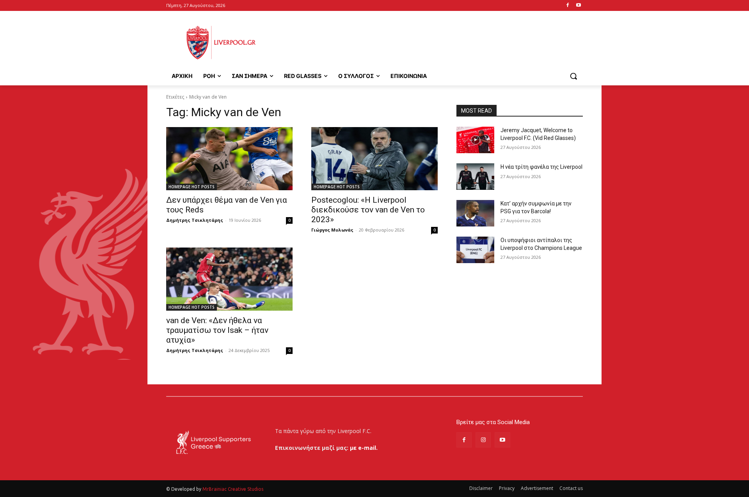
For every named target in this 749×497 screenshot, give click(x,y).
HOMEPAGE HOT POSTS (192, 186)
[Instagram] (483, 439)
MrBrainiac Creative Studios (232, 489)
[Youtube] (578, 5)
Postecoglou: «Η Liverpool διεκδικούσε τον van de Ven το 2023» (368, 209)
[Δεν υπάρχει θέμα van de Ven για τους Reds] (229, 158)
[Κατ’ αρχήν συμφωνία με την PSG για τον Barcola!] (475, 213)
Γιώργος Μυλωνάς (332, 230)
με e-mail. (364, 447)
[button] (573, 76)
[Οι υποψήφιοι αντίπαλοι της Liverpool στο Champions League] (475, 250)
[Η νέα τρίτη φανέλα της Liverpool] (475, 176)
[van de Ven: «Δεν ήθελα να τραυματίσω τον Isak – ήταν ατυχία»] (229, 279)
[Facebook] (567, 5)
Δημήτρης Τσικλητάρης (194, 220)
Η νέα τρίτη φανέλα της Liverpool (541, 167)
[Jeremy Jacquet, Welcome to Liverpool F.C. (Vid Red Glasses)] (475, 140)
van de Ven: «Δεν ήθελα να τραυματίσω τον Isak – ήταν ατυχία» (217, 330)
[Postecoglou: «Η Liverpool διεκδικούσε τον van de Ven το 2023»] (374, 158)
